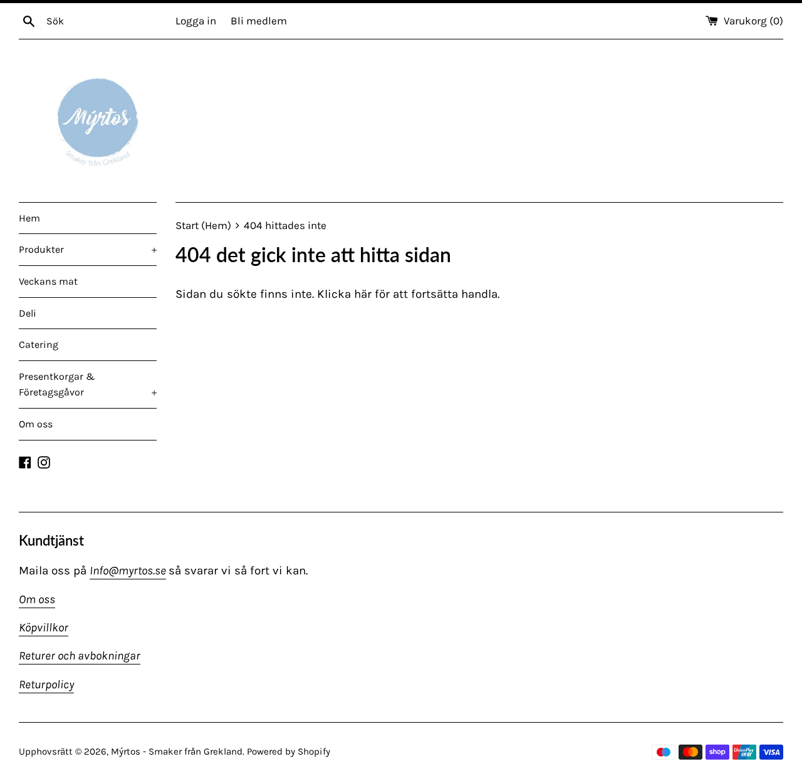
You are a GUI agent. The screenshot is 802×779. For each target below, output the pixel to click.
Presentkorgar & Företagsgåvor (88, 384)
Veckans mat (48, 281)
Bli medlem (259, 20)
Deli (27, 313)
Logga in (195, 20)
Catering (38, 344)
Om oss (36, 424)
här (363, 294)
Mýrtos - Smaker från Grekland (176, 751)
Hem (29, 218)
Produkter (88, 249)
